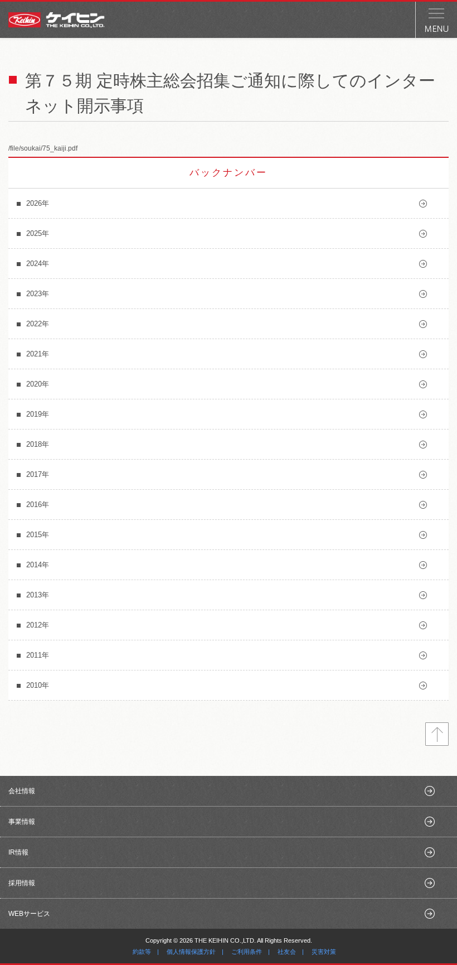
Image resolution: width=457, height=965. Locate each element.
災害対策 (324, 951)
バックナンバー (228, 172)
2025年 (37, 233)
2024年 (37, 263)
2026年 (37, 203)
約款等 (142, 951)
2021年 (37, 354)
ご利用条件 (246, 951)
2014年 (37, 565)
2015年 (37, 534)
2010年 (37, 685)
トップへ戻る (437, 734)
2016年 (37, 504)
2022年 (37, 324)
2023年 (37, 294)
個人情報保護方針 (191, 951)
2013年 (37, 595)
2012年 (37, 625)
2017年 (37, 474)
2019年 (37, 414)
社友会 (287, 951)
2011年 (37, 655)
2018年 (37, 444)
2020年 (37, 384)
